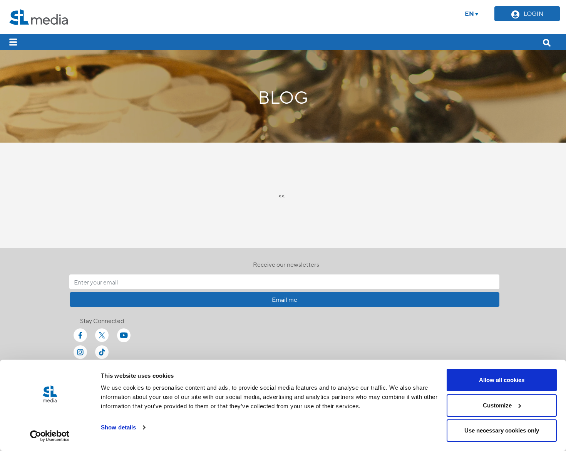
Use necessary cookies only (501, 430)
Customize (497, 405)
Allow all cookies (501, 380)
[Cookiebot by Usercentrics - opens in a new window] (50, 436)
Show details (118, 427)
